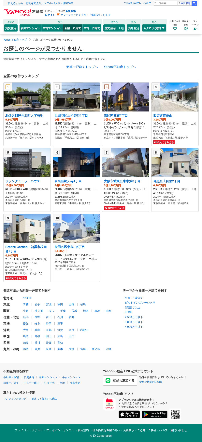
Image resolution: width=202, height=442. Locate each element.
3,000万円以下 (134, 322)
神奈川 (39, 311)
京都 (48, 330)
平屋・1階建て (134, 298)
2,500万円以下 (134, 317)
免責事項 (128, 430)
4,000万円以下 (134, 327)
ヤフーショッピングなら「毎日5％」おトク (86, 15)
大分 (71, 349)
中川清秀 (185, 3)
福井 (71, 317)
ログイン (50, 15)
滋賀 (60, 330)
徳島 (26, 342)
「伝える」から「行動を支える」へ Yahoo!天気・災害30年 (39, 3)
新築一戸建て (73, 28)
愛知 (26, 323)
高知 (60, 342)
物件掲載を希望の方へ (106, 430)
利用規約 (83, 430)
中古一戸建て (92, 28)
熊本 (60, 349)
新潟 (26, 317)
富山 (48, 317)
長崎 (48, 349)
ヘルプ (147, 3)
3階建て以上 (132, 307)
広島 (60, 336)
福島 (83, 304)
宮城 (48, 304)
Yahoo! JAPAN (132, 3)
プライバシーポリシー (29, 430)
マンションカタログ (14, 398)
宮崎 (83, 349)
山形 (71, 304)
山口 (71, 336)
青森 (26, 304)
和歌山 (84, 330)
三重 (60, 323)
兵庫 (37, 330)
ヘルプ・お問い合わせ (173, 430)
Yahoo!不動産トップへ (120, 66)
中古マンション (52, 28)
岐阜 (37, 323)
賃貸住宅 (10, 28)
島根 (37, 336)
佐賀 (37, 349)
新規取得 (70, 11)
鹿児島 (96, 349)
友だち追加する (124, 380)
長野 (37, 317)
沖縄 (108, 349)
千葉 (63, 311)
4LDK (128, 312)
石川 (60, 317)
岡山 (48, 336)
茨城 (74, 311)
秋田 (60, 304)
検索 (194, 3)
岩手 (37, 304)
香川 (37, 342)
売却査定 (133, 28)
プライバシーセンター (60, 430)
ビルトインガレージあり (140, 302)
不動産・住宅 (11, 377)
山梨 (108, 311)
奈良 (71, 330)
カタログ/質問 (152, 28)
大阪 (26, 330)
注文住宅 (110, 28)
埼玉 (51, 311)
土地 (121, 28)
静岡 (48, 323)
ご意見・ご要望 (146, 430)
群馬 (97, 311)
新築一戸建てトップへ (82, 66)
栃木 (86, 311)
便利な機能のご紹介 (150, 382)
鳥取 (26, 336)
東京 (26, 311)
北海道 (27, 298)
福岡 (26, 349)
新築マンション (30, 28)
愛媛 (48, 342)
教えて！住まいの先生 (44, 398)
